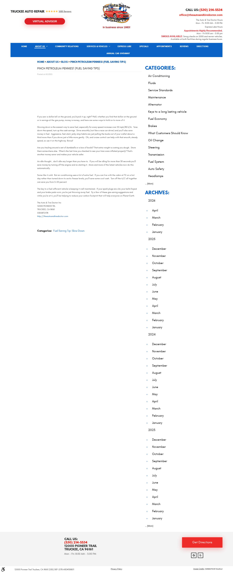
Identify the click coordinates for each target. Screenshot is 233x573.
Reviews (184, 46)
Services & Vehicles (97, 46)
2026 (151, 200)
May (155, 298)
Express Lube (124, 46)
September (159, 270)
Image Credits (198, 569)
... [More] (149, 184)
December (159, 249)
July (154, 284)
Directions (202, 46)
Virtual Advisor (45, 21)
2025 (151, 239)
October (157, 263)
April (155, 210)
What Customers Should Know (168, 133)
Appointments (164, 46)
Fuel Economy (157, 119)
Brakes (152, 126)
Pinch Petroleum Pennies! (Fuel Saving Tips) (98, 62)
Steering (154, 147)
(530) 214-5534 (75, 542)
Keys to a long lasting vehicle (167, 111)
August (156, 277)
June (155, 291)
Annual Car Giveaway (118, 53)
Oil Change (156, 140)
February (158, 225)
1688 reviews (65, 11)
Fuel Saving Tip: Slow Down (68, 230)
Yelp (200, 555)
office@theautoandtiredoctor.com (200, 14)
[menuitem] (24, 46)
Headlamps (155, 176)
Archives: (157, 192)
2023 (151, 430)
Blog (64, 62)
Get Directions (202, 542)
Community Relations (67, 46)
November (159, 256)
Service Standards (160, 90)
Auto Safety (156, 169)
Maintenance (157, 97)
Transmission (156, 154)
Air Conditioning (159, 76)
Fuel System (156, 162)
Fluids (152, 83)
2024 (152, 334)
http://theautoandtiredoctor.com (52, 216)
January (157, 232)
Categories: (160, 67)
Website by (213, 569)
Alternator (155, 104)
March (156, 217)
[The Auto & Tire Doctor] (116, 13)
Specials (143, 46)
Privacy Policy (116, 569)
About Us (40, 46)
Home (24, 46)
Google (193, 555)
